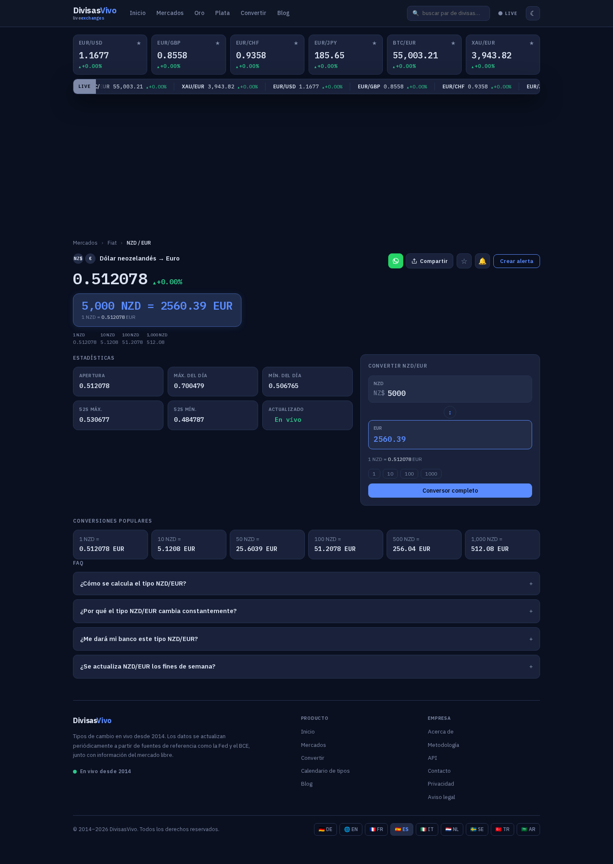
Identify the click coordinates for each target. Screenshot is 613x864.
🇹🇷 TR (502, 829)
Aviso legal (441, 797)
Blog (283, 13)
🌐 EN (351, 829)
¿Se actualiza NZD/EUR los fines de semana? (148, 666)
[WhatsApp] (395, 260)
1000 (431, 474)
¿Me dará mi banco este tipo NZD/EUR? (139, 639)
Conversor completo (450, 490)
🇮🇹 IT (427, 829)
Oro (199, 13)
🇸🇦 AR (528, 829)
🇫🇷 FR (376, 829)
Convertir (253, 13)
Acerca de (441, 731)
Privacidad (441, 783)
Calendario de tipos (325, 770)
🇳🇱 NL (452, 829)
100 (409, 474)
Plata (222, 13)
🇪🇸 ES (402, 829)
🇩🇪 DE (325, 829)
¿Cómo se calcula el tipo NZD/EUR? (133, 583)
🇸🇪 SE (477, 829)
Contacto (439, 770)
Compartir (434, 261)
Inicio (138, 13)
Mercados (169, 13)
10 (390, 474)
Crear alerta (516, 261)
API (432, 757)
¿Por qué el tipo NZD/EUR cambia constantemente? (158, 611)
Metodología (443, 745)
